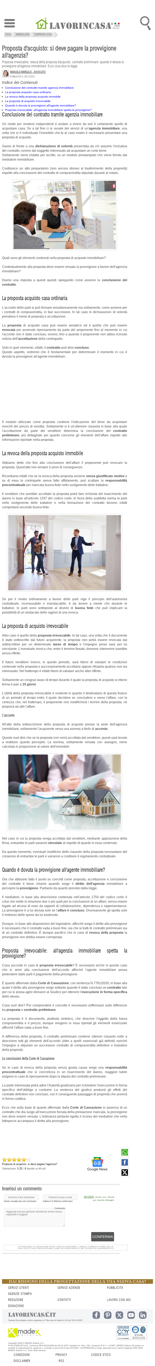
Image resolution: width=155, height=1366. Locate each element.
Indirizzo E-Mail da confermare (58, 1201)
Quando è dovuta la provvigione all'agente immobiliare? (40, 105)
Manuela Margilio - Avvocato (28, 72)
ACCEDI (89, 1197)
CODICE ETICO (101, 1355)
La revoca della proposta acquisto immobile (33, 96)
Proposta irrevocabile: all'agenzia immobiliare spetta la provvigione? (48, 110)
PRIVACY (61, 1355)
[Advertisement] (64, 409)
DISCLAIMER (22, 1361)
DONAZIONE (16, 1306)
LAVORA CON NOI (119, 1300)
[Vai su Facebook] (124, 1165)
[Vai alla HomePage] (77, 23)
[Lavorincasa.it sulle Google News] (97, 1164)
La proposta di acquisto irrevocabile (27, 101)
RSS (61, 1361)
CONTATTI (64, 1300)
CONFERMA (102, 1237)
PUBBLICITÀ (115, 1287)
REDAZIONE (15, 1300)
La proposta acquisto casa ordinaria (28, 92)
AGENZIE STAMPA (20, 1293)
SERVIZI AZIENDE (69, 1287)
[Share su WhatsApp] (124, 1155)
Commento (59, 1208)
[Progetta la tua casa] (77, 1283)
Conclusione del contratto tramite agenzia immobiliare (39, 87)
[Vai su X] (124, 1176)
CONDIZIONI (22, 1355)
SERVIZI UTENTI (18, 1287)
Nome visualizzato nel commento (20, 1201)
